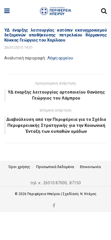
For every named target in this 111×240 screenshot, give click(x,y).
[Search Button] (104, 11)
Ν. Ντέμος (88, 194)
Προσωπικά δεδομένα (55, 167)
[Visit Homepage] (55, 11)
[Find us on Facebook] (54, 205)
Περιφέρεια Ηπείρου (44, 194)
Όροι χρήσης (19, 167)
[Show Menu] (7, 11)
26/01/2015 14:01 (18, 47)
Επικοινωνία (90, 167)
